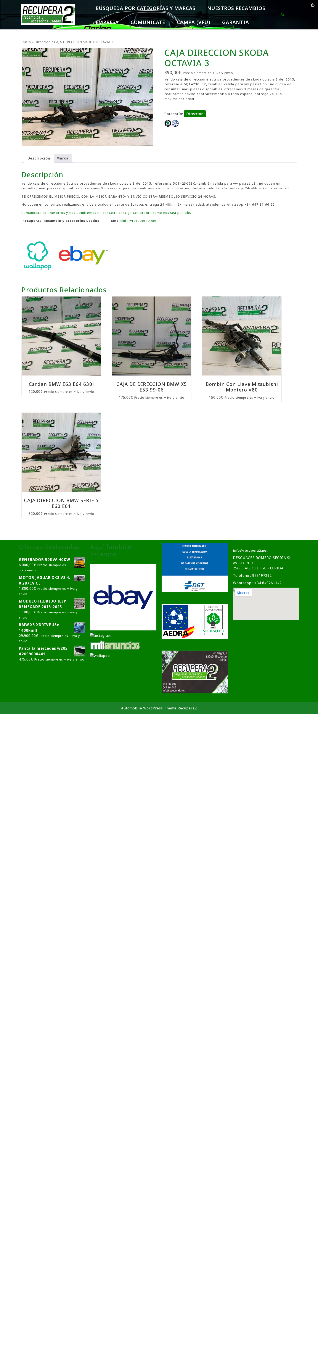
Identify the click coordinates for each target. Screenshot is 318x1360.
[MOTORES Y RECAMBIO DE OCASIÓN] (123, 597)
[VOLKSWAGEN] (175, 123)
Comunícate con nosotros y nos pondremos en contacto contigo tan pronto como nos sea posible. (106, 212)
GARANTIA (235, 22)
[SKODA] (167, 123)
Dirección (42, 42)
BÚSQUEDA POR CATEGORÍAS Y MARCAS (145, 8)
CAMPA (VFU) (193, 22)
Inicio (26, 42)
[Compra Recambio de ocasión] (100, 655)
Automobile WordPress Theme (149, 708)
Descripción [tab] (38, 158)
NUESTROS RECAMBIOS (236, 8)
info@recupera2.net (139, 220)
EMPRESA (107, 22)
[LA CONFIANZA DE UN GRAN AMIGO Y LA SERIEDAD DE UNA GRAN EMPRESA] (115, 645)
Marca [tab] (62, 158)
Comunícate (148, 22)
